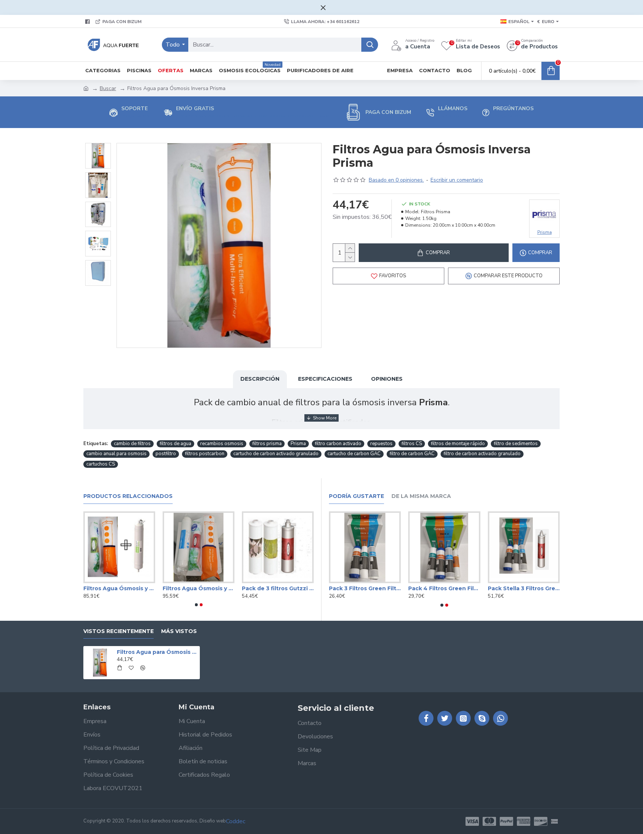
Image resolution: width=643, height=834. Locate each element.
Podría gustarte (356, 496)
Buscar (108, 88)
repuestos (381, 443)
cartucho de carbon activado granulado (276, 453)
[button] (196, 604)
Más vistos (179, 631)
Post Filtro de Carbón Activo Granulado (119, 588)
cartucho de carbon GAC (354, 453)
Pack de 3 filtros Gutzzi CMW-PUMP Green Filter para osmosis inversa (444, 588)
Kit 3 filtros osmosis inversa (365, 588)
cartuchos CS (100, 464)
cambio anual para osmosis (116, 453)
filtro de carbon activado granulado (482, 453)
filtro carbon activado (338, 443)
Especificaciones (325, 379)
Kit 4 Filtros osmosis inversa (524, 588)
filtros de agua (175, 443)
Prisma (298, 443)
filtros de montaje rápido (458, 443)
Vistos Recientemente (118, 631)
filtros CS (412, 443)
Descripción (259, 379)
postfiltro (166, 453)
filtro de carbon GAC (412, 453)
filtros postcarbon (204, 453)
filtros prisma (267, 443)
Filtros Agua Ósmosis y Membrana (278, 588)
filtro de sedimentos (516, 443)
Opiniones (387, 379)
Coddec (235, 821)
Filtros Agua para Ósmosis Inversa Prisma (157, 652)
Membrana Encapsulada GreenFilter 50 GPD (198, 588)
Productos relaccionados (128, 496)
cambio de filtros (132, 443)
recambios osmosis (221, 443)
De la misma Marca (421, 496)
